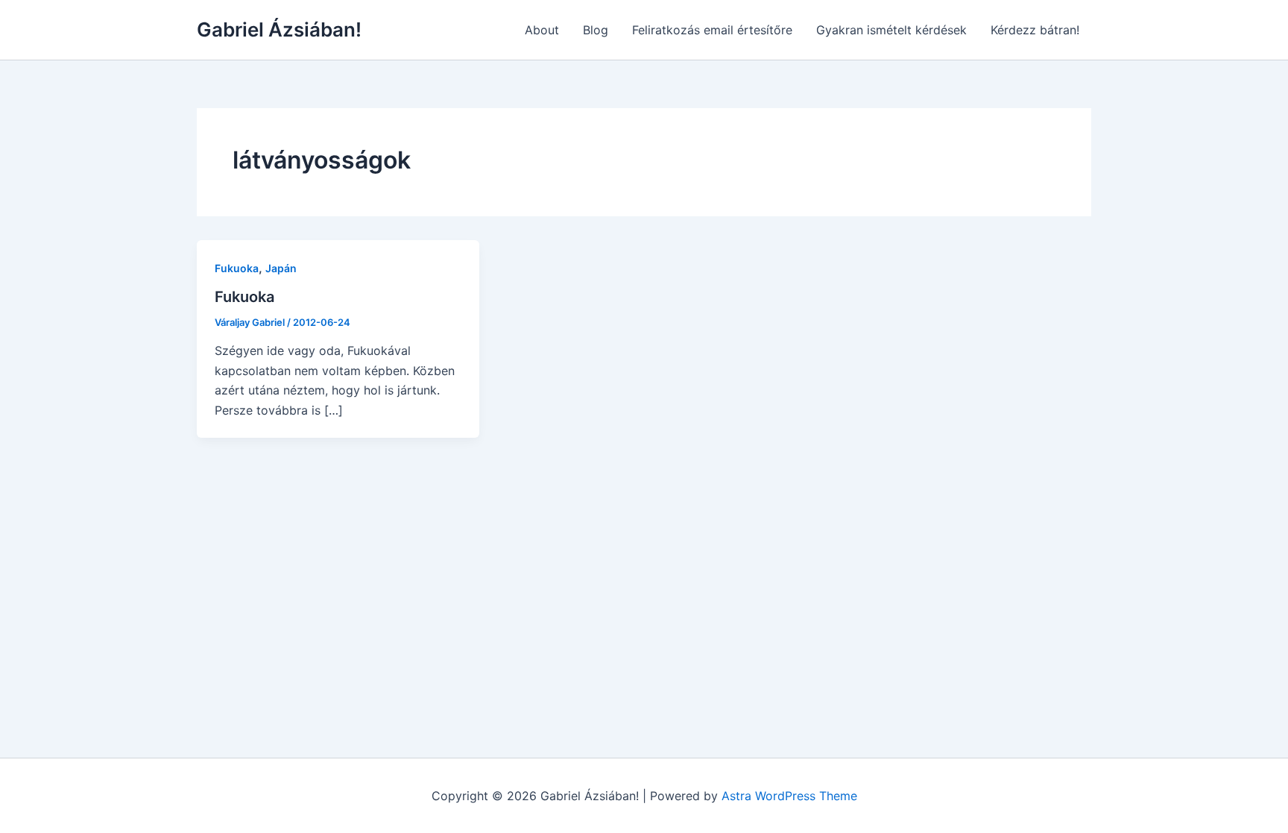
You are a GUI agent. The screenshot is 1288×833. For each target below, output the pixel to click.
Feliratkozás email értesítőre (712, 29)
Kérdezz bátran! (1035, 29)
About (542, 29)
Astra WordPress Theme (789, 795)
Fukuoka (237, 268)
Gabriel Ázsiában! (279, 29)
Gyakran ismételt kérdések (891, 29)
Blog (595, 29)
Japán (281, 268)
